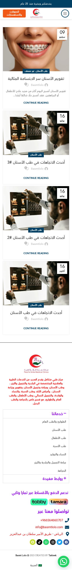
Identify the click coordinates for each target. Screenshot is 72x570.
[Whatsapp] (46, 542)
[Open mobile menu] (65, 13)
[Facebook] (66, 542)
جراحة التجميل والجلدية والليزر (50, 462)
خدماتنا (57, 414)
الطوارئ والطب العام (54, 422)
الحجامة (62, 471)
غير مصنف (29, 71)
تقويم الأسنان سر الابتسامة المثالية (36, 79)
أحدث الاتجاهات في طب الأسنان (36, 313)
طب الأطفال (58, 438)
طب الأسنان (42, 71)
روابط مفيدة (53, 479)
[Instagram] (53, 542)
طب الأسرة (59, 446)
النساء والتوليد (58, 454)
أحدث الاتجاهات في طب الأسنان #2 (36, 238)
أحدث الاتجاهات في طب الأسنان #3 (36, 162)
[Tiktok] (39, 542)
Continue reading (36, 103)
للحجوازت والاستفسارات (14, 13)
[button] (36, 414)
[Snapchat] (33, 542)
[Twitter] (59, 542)
